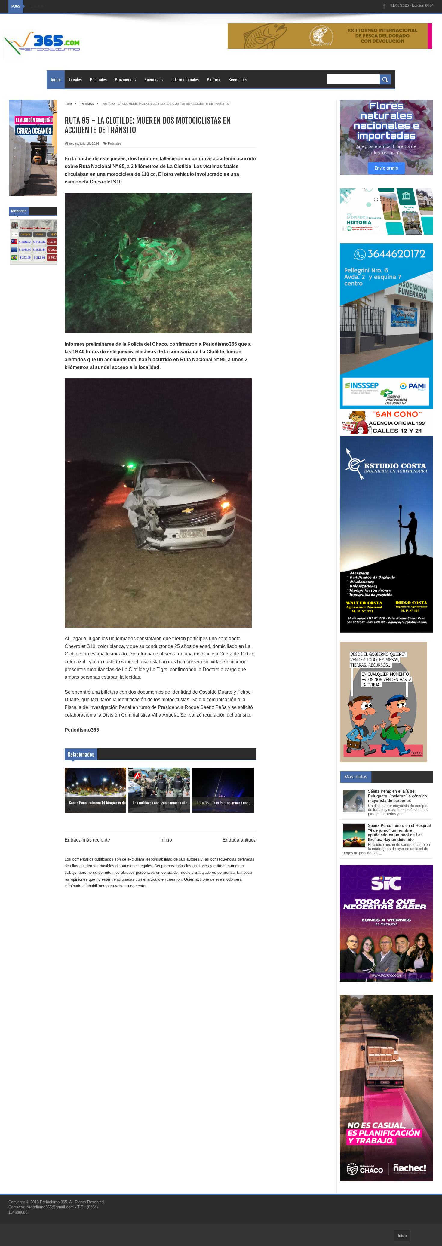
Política (213, 79)
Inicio (56, 79)
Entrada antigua (239, 839)
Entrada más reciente (87, 839)
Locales (75, 79)
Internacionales (185, 79)
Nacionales (153, 79)
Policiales (98, 79)
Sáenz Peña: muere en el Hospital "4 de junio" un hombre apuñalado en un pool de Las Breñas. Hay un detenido (399, 832)
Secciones (238, 79)
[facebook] (384, 6)
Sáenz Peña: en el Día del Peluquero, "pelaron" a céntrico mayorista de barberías (397, 796)
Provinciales (125, 79)
